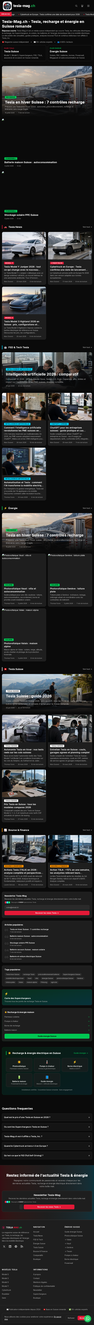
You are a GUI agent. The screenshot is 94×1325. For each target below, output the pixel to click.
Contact (36, 1278)
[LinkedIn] (10, 1246)
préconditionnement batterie (48, 974)
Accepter (84, 1318)
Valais (21, 982)
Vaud (29, 978)
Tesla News (38, 1236)
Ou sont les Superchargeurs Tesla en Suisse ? (47, 1126)
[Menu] (88, 6)
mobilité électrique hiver (15, 978)
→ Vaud (68, 1243)
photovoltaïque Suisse (65, 978)
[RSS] (22, 1246)
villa (36, 978)
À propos (37, 1274)
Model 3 (5, 1278)
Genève (80, 978)
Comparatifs (38, 1255)
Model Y (5, 1286)
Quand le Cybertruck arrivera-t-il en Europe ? (47, 1145)
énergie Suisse (47, 978)
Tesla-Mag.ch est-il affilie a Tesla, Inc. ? (47, 1136)
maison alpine (32, 982)
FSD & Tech (38, 1240)
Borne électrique (71, 1259)
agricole (54, 982)
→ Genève (69, 1247)
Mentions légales (40, 1282)
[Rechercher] (76, 5)
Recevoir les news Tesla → (47, 913)
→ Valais (68, 1240)
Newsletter (37, 1290)
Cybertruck (6, 1290)
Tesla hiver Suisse (12, 974)
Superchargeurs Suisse (71, 974)
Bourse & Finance (40, 1251)
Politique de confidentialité (44, 1286)
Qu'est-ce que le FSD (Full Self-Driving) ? (47, 1155)
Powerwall (69, 1263)
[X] (4, 1246)
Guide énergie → (81, 1053)
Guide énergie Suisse (47, 1036)
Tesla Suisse (38, 1247)
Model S (5, 1274)
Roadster (5, 1294)
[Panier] (82, 5)
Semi (4, 1298)
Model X (5, 1282)
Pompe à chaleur (71, 1255)
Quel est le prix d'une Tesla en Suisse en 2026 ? (47, 1117)
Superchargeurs (39, 1294)
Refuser (71, 1318)
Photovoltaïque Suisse (74, 1236)
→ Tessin (68, 1251)
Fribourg (44, 982)
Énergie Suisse (39, 1243)
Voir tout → (87, 227)
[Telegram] (16, 1246)
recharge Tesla (28, 974)
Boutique (37, 1259)
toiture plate (10, 982)
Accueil (36, 1232)
